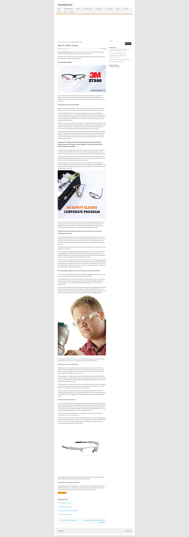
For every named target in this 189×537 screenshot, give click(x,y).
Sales (65, 12)
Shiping (71, 12)
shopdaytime (65, 4)
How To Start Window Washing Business (117, 53)
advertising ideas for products (65, 502)
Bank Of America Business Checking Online (68, 510)
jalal (60, 48)
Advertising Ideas (87, 8)
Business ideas (98, 8)
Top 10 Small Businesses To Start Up (68, 520)
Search (110, 40)
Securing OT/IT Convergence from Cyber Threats (119, 59)
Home (59, 8)
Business (78, 8)
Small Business (109, 8)
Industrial (125, 8)
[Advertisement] (94, 26)
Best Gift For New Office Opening (116, 61)
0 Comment (103, 48)
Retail (59, 12)
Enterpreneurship (68, 8)
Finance (118, 8)
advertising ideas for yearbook (65, 514)
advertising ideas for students (65, 506)
